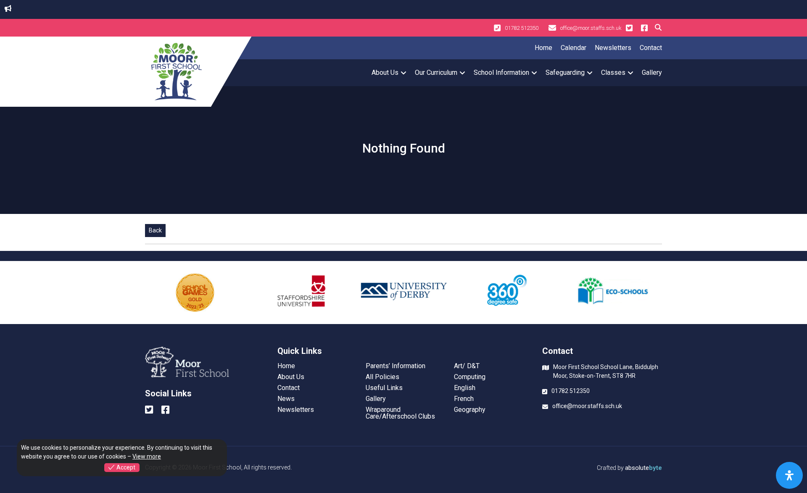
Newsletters (613, 48)
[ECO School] (612, 292)
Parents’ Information (395, 366)
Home (543, 48)
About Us (385, 72)
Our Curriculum (436, 72)
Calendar (573, 48)
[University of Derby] (403, 292)
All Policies (382, 377)
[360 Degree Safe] (508, 292)
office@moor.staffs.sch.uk (591, 28)
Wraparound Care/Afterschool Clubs (400, 413)
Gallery (652, 72)
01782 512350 (521, 28)
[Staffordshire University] (299, 292)
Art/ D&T (467, 366)
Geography (469, 409)
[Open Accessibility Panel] (789, 475)
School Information (501, 72)
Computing (469, 377)
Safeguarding (565, 72)
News (286, 398)
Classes (613, 72)
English (464, 388)
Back (155, 230)
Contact (651, 48)
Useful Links (384, 388)
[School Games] (195, 292)
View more (146, 456)
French (464, 398)
